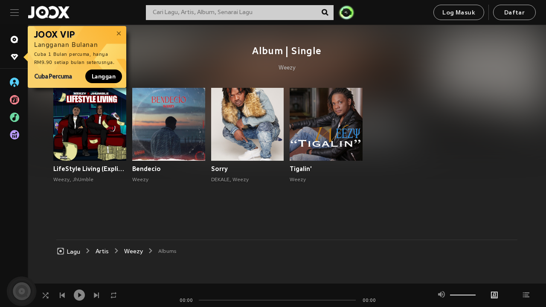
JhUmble (83, 180)
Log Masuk (458, 13)
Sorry (219, 168)
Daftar (514, 13)
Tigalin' (301, 168)
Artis (102, 252)
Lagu (73, 252)
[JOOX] (48, 12)
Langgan (104, 76)
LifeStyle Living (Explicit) (89, 168)
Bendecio (146, 168)
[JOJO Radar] (346, 12)
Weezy (287, 68)
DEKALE (220, 180)
